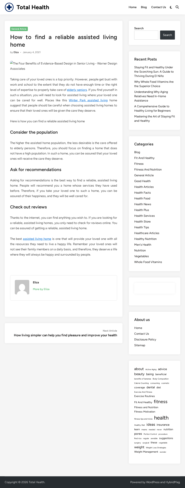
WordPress (153, 482)
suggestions (166, 438)
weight (139, 447)
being (150, 374)
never (159, 429)
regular (146, 438)
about (139, 369)
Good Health (142, 181)
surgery (137, 443)
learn (137, 429)
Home (133, 7)
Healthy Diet (139, 425)
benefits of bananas (142, 379)
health (161, 417)
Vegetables (141, 256)
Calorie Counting (141, 383)
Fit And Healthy (144, 158)
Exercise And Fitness (143, 392)
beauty (139, 374)
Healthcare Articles (146, 233)
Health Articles (144, 187)
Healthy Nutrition (145, 239)
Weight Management (146, 451)
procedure (162, 434)
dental (151, 387)
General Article (18, 29)
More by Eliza (41, 289)
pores (138, 433)
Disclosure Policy (145, 339)
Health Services (144, 215)
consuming (155, 383)
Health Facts (142, 192)
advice (162, 369)
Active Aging (150, 369)
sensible (154, 438)
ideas (151, 424)
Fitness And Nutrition (148, 169)
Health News (142, 204)
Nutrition (140, 250)
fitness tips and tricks (143, 419)
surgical (146, 443)
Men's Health (142, 244)
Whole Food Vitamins (148, 262)
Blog (144, 7)
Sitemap (139, 345)
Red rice (137, 438)
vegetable (163, 443)
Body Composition (161, 379)
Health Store (142, 221)
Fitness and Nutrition (146, 407)
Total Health (33, 7)
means (144, 429)
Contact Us (158, 7)
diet (158, 387)
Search (139, 28)
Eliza (16, 52)
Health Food (142, 198)
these (154, 442)
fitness (160, 401)
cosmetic (165, 383)
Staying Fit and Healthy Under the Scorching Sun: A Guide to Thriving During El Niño (154, 72)
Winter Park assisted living (88, 100)
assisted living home (37, 239)
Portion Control (150, 434)
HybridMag (173, 482)
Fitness (138, 163)
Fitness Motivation (144, 411)
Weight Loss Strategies (156, 447)
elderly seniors (77, 90)
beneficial (160, 374)
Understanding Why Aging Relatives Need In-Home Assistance (151, 96)
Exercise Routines (144, 396)
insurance (163, 424)
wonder (163, 452)
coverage (139, 387)
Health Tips (141, 227)
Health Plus (141, 210)
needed (152, 429)
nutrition (168, 429)
